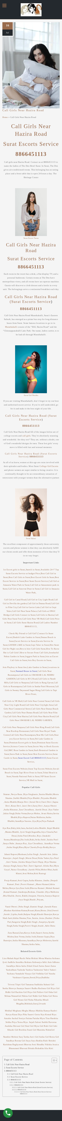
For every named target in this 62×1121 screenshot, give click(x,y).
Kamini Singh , (37, 906)
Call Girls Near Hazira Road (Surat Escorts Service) (32, 1082)
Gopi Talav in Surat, (40, 645)
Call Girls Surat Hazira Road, (25, 622)
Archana (56, 958)
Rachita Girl (21, 992)
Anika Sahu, (35, 944)
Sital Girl (29, 1026)
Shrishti (52, 1040)
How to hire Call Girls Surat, (33, 649)
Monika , (32, 836)
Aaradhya (10, 966)
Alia (46, 1048)
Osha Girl (52, 992)
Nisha (31, 1000)
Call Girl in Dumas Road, (39, 603)
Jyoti (5, 962)
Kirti (51, 1048)
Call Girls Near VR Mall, (33, 619)
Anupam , (32, 896)
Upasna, (26, 977)
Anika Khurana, (19, 940)
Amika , (47, 880)
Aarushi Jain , (46, 854)
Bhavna (27, 1044)
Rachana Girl (44, 988)
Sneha (6, 988)
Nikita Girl (27, 996)
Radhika (45, 977)
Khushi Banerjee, (45, 914)
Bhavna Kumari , (38, 888)
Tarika (26, 1037)
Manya (32, 1010)
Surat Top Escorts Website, (40, 769)
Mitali (46, 1000)
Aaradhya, (32, 940)
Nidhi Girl (37, 996)
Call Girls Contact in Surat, (23, 615)
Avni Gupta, (23, 880)
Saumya (20, 988)
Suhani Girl (49, 984)
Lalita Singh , (33, 854)
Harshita (54, 1018)
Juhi (55, 1026)
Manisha (41, 1030)
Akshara (28, 962)
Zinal (35, 966)
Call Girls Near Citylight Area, (39, 705)
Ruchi (22, 958)
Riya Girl (55, 988)
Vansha (52, 973)
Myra (42, 1018)
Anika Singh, (13, 847)
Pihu (25, 1014)
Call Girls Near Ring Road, (38, 727)
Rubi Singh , (33, 922)
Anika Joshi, (31, 936)
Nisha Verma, (21, 813)
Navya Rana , (17, 794)
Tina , (29, 918)
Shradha (40, 1044)
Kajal (17, 958)
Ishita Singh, (9, 813)
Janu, (23, 828)
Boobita (23, 1030)
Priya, (38, 977)
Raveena (52, 1022)
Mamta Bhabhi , (12, 832)
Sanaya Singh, (10, 866)
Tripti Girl (20, 984)
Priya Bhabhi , (34, 798)
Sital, (49, 910)
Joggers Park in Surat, (35, 656)
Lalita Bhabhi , (40, 828)
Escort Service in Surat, (25, 641)
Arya (33, 1040)
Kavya (53, 847)
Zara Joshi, (25, 888)
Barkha (39, 1040)
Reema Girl (20, 1040)
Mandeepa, (15, 839)
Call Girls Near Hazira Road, (42, 716)
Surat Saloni (31, 538)
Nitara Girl (23, 1000)
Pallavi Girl (42, 992)
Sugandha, (36, 832)
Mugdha (20, 1003)
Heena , (44, 910)
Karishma (7, 1044)
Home (5, 117)
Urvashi (42, 1003)
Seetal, (33, 977)
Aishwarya (37, 962)
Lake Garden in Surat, (37, 667)
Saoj (21, 1037)
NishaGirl (50, 1030)
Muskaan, (22, 854)
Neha (28, 958)
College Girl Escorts (48, 466)
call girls (26, 436)
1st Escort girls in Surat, (14, 569)
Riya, (39, 821)
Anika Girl (44, 1037)
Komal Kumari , (11, 892)
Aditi (44, 962)
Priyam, (40, 899)
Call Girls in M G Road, (27, 679)
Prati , (18, 884)
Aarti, (10, 918)
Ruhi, (32, 839)
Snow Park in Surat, (19, 754)
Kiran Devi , (16, 806)
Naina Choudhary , (20, 869)
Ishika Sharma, (20, 918)
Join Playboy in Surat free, (15, 667)
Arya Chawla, (47, 832)
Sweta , (19, 896)
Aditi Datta (50, 926)
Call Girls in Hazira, (45, 615)
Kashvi (54, 1010)
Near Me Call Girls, (45, 735)
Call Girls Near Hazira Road (23, 110)
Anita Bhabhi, (10, 802)
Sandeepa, (23, 892)
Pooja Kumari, (11, 880)
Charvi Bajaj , (38, 862)
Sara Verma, (19, 936)
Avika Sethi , (41, 839)
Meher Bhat (46, 869)
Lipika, (14, 914)
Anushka (19, 962)
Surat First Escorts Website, (15, 769)
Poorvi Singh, (31, 926)
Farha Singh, (19, 926)
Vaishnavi (17, 977)
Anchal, (29, 828)
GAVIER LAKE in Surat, (19, 645)
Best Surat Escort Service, (37, 581)
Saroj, (36, 1003)
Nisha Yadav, (44, 858)
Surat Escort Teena (31, 238)
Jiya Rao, (7, 828)
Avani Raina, (47, 813)
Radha (35, 988)
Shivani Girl (18, 1026)
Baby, (14, 828)
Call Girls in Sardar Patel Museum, (39, 686)
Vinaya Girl (30, 973)
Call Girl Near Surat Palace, (25, 611)
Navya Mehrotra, (44, 940)
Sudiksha (38, 984)
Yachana (11, 973)
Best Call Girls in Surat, (20, 577)
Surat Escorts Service (31, 144)
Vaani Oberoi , (11, 906)
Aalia (23, 966)
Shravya (12, 988)
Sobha (8, 1022)
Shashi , (33, 899)
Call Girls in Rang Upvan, (42, 682)
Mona (41, 958)
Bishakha (39, 1048)
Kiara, (38, 910)
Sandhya (10, 1040)
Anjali (32, 1022)
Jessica (55, 1044)
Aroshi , (7, 914)
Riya (54, 1014)
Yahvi (47, 970)
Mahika (39, 1010)
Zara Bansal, (13, 933)
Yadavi (53, 970)
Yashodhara (11, 970)
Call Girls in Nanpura (19, 682)
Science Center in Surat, (22, 746)
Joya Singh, (24, 899)
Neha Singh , (24, 906)
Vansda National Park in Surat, (26, 776)
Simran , (7, 794)
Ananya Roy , (21, 843)
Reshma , (32, 892)
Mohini (34, 958)
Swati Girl (31, 1030)
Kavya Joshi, (30, 933)
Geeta (37, 1014)
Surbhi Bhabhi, (20, 798)
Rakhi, (25, 896)
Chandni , (40, 892)
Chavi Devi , (47, 802)
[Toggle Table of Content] (52, 1060)
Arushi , (41, 926)
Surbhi (45, 1022)
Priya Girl (32, 992)
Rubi (45, 1040)
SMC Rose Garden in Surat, (21, 750)
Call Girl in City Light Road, (40, 599)
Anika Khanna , (36, 880)
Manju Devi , (23, 802)
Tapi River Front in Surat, (31, 772)
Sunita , (35, 918)
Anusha (8, 1018)
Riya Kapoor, (24, 817)
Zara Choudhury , (27, 809)
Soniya (22, 1018)
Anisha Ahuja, (24, 862)
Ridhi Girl (10, 992)
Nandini (7, 1037)
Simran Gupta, (43, 936)
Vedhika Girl (42, 973)
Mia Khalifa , (9, 896)
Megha (25, 1010)
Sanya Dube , (9, 843)
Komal (48, 1014)
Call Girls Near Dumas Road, (25, 712)
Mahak (10, 958)
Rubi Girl (48, 1026)
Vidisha (48, 1044)
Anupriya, (43, 922)
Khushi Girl (12, 1030)
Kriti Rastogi (40, 873)
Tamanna (29, 984)
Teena (20, 1022)
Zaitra (41, 966)
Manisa (48, 958)
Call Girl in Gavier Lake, (29, 607)
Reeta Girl (54, 1037)
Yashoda (21, 970)
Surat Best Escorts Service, (40, 754)
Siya (43, 1014)
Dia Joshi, (25, 839)
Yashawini (38, 970)
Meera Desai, (32, 858)
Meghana (17, 1010)
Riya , (39, 836)
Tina (47, 1018)
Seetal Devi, (35, 802)
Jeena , (42, 918)
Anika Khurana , (11, 809)
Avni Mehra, (28, 873)
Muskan (8, 910)
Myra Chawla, (30, 847)
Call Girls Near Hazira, (18, 716)
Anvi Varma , (12, 862)
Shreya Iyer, (14, 888)
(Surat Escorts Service (30, 302)
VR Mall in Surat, (35, 780)
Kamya (47, 1010)
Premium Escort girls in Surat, (23, 742)
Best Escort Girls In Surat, (43, 577)
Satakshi (46, 836)
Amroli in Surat (33, 569)
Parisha (36, 1018)
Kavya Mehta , (34, 813)
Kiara (14, 1014)
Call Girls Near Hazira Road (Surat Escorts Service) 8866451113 (36, 1093)
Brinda (31, 1048)
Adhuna (55, 962)
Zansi (47, 966)
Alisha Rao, (48, 866)
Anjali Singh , (19, 858)
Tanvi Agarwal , (36, 866)
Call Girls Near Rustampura (23, 735)
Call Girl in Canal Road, (15, 599)
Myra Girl (38, 1026)
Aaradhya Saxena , (23, 821)
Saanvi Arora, (42, 933)
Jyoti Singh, (25, 832)
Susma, (7, 839)
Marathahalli (11, 327)
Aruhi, (21, 914)
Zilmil (30, 966)
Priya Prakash (48, 821)
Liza (4, 958)
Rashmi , (49, 918)
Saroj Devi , (38, 806)
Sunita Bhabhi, (46, 794)
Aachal (15, 1018)
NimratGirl (16, 996)
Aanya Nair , (23, 866)
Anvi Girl (34, 1037)
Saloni (38, 1022)
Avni (34, 1044)
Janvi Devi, (27, 806)
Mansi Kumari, (43, 884)
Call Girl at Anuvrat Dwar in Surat (24, 589)
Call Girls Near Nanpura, (14, 727)
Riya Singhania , (31, 794)
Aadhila (11, 962)
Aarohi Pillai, (34, 869)
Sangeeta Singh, (19, 922)
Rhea (21, 847)
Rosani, (31, 910)
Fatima (29, 1018)
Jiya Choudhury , (36, 843)
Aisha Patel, (22, 836)
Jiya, (34, 821)
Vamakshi (19, 973)
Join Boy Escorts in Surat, (40, 660)
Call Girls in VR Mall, (13, 701)
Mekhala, (28, 1003)
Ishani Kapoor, (11, 854)
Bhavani (24, 1048)
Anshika (9, 1026)
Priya (14, 1022)
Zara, (21, 933)
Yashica (29, 970)
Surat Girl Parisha (31, 395)
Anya (28, 1040)
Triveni (11, 984)
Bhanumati (14, 1048)
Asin (50, 962)
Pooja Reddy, (43, 847)
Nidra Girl (47, 996)
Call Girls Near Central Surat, (37, 701)
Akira (18, 966)
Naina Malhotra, (38, 817)
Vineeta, (41, 896)
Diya (20, 1014)
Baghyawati (18, 1044)
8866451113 (11, 1071)
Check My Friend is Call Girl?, (23, 633)
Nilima (7, 996)
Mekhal (9, 1010)
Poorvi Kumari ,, (28, 884)
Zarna (53, 966)
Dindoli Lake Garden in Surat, (27, 637)
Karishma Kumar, (20, 910)
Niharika (38, 1000)
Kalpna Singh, (30, 914)
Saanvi (28, 988)
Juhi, (19, 828)
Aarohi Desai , (41, 809)
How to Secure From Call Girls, (34, 652)
